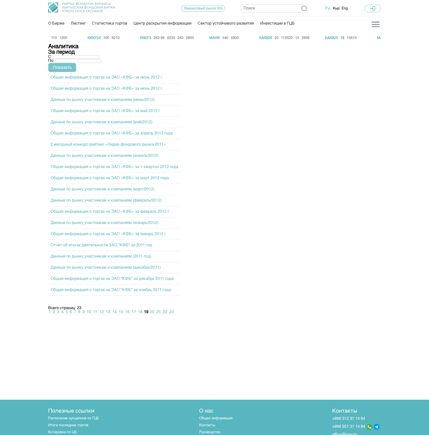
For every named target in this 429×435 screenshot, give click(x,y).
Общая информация (216, 418)
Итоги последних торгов (68, 425)
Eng (345, 8)
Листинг (78, 24)
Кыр (336, 8)
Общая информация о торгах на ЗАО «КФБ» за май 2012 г (105, 111)
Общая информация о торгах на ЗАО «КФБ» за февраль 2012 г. (110, 212)
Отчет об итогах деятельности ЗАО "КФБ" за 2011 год (101, 245)
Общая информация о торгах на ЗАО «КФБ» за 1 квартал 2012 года (114, 167)
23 (171, 312)
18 (140, 312)
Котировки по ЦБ (62, 432)
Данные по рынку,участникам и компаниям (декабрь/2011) (106, 268)
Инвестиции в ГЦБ (277, 24)
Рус (328, 8)
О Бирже (56, 24)
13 (108, 312)
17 (134, 312)
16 (127, 312)
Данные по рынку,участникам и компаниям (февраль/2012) (106, 201)
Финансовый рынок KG (203, 8)
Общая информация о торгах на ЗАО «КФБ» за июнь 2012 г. (107, 89)
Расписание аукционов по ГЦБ (73, 418)
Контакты (207, 425)
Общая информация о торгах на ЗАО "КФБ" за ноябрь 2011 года (111, 290)
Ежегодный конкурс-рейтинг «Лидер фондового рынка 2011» (108, 145)
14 (114, 312)
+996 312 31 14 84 (348, 419)
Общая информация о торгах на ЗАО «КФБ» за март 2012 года (110, 178)
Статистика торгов (109, 24)
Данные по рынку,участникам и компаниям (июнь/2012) (103, 100)
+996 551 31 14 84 (348, 427)
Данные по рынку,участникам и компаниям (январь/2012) (104, 223)
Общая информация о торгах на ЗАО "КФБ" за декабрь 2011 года (112, 279)
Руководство (209, 432)
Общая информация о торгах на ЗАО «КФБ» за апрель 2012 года (112, 133)
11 (95, 312)
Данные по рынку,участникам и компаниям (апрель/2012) (104, 156)
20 (152, 312)
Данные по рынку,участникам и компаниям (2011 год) (101, 257)
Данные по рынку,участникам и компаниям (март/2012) (102, 189)
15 (121, 312)
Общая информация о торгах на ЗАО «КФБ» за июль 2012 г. (107, 78)
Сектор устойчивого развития (226, 24)
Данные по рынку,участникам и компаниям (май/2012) (101, 122)
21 (158, 312)
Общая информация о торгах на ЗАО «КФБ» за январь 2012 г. (109, 234)
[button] (304, 8)
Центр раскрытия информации (162, 24)
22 (165, 312)
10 (89, 312)
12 (101, 312)
